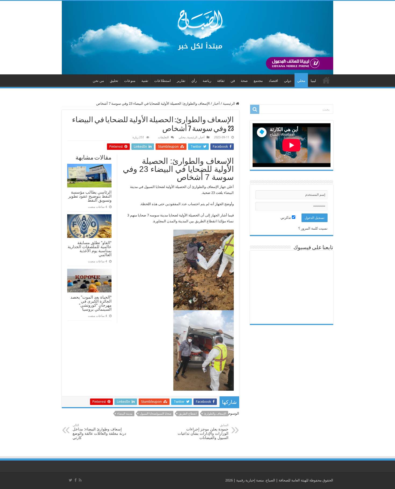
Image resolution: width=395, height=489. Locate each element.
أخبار (216, 104)
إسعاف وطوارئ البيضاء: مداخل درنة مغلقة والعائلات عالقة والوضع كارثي (99, 431)
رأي (194, 81)
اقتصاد (273, 81)
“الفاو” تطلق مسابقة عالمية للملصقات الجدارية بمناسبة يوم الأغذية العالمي (90, 248)
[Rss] (80, 480)
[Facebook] (75, 480)
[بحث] (254, 109)
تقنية (144, 81)
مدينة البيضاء (124, 413)
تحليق (114, 81)
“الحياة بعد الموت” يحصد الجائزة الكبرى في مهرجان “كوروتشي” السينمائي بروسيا (91, 303)
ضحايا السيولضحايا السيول (155, 413)
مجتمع (258, 81)
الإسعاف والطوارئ (215, 413)
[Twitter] (70, 480)
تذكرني (286, 218)
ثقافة (221, 81)
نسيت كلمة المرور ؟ (313, 228)
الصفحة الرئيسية (326, 80)
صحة (244, 81)
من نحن (98, 81)
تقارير (181, 81)
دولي (287, 81)
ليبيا (313, 81)
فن (233, 81)
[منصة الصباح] (197, 37)
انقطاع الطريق (188, 413)
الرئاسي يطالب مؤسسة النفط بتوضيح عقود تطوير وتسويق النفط (90, 196)
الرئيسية (229, 104)
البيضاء (228, 193)
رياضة (207, 81)
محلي (301, 81)
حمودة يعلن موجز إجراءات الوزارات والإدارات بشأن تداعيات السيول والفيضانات (203, 431)
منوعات (129, 81)
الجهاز (215, 215)
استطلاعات (162, 81)
